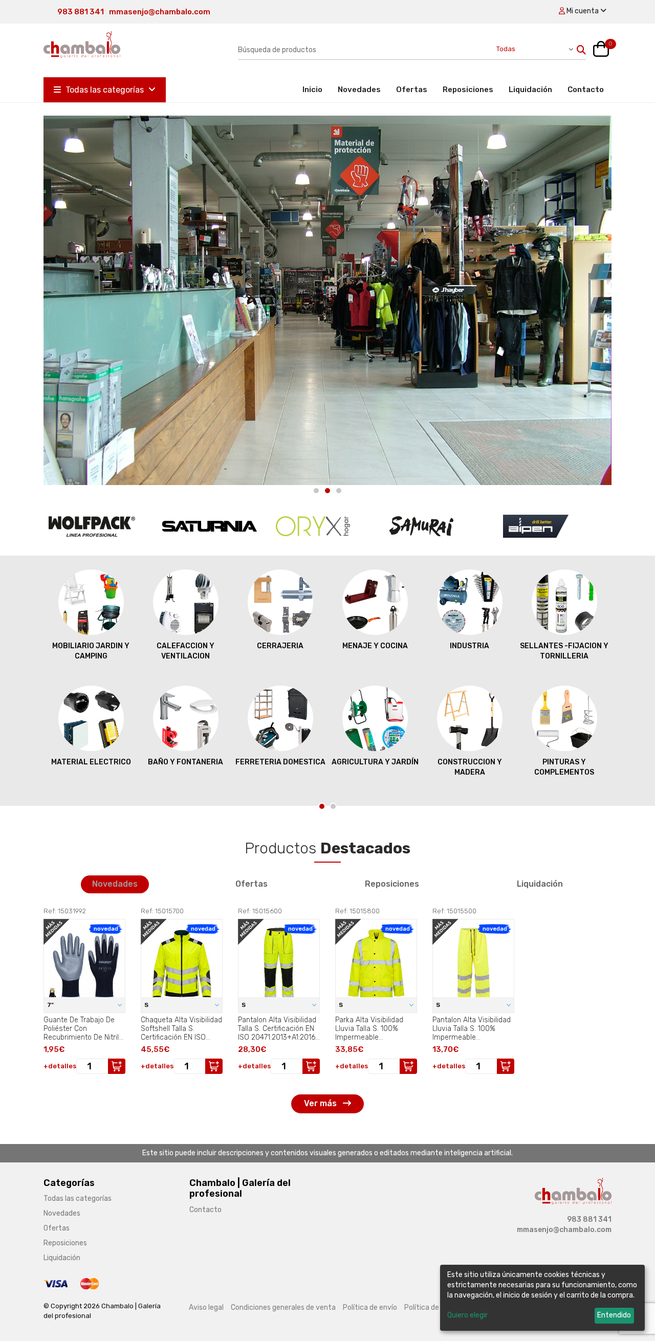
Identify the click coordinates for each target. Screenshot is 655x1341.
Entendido (614, 1315)
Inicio (316, 89)
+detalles (59, 1066)
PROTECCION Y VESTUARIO (564, 651)
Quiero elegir (467, 1315)
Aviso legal (206, 1307)
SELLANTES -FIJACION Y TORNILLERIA (469, 651)
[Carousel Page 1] (316, 490)
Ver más (321, 1103)
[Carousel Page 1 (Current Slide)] (321, 806)
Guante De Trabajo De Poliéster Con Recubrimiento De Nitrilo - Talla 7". (83, 1028)
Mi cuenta (582, 11)
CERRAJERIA (185, 646)
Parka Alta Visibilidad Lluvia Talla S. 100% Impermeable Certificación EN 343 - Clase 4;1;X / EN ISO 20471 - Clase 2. (371, 1028)
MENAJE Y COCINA (280, 646)
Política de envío (370, 1307)
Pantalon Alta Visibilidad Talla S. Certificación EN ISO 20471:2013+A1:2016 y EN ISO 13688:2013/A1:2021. (277, 1028)
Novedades (359, 89)
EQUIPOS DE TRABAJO (564, 762)
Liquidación (530, 89)
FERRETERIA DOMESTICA (186, 762)
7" (51, 1004)
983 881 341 (80, 11)
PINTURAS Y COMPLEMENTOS (469, 767)
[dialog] (542, 1298)
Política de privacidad (439, 1307)
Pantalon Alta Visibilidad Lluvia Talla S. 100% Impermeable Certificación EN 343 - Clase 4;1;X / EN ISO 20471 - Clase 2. (471, 1028)
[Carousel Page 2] (327, 490)
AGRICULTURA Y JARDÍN (280, 762)
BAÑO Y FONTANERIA (90, 762)
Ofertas (411, 89)
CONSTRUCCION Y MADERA (375, 767)
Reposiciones (468, 89)
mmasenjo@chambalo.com (159, 11)
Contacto (585, 89)
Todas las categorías (104, 90)
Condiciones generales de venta (283, 1307)
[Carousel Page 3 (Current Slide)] (338, 490)
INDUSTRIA (375, 646)
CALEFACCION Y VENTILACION (91, 651)
